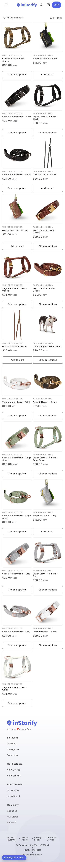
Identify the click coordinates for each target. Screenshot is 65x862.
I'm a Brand (13, 796)
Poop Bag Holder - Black (45, 58)
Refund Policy (25, 838)
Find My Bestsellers (14, 857)
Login (57, 5)
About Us (12, 810)
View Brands (14, 775)
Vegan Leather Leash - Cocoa (44, 289)
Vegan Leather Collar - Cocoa (44, 231)
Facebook (12, 755)
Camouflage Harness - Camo (14, 59)
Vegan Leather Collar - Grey (16, 574)
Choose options (17, 74)
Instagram (13, 749)
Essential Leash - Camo (45, 402)
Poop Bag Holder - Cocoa (15, 230)
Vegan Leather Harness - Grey (45, 575)
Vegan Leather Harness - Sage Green (45, 459)
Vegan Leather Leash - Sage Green (16, 517)
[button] (6, 5)
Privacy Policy (37, 838)
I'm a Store (13, 790)
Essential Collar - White (44, 632)
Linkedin (11, 743)
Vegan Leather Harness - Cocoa (14, 289)
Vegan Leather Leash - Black (16, 174)
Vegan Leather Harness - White (14, 688)
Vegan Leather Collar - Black (16, 117)
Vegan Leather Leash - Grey (16, 632)
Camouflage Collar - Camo (47, 346)
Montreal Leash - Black (44, 174)
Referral (11, 822)
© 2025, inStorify (11, 838)
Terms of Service (51, 838)
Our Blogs (12, 816)
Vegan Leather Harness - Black (45, 118)
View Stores (13, 769)
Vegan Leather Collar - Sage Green (16, 459)
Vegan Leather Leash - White (16, 402)
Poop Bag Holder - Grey (44, 516)
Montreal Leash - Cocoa (14, 346)
